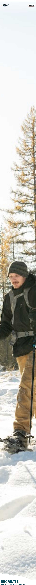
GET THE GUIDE (31, 5)
